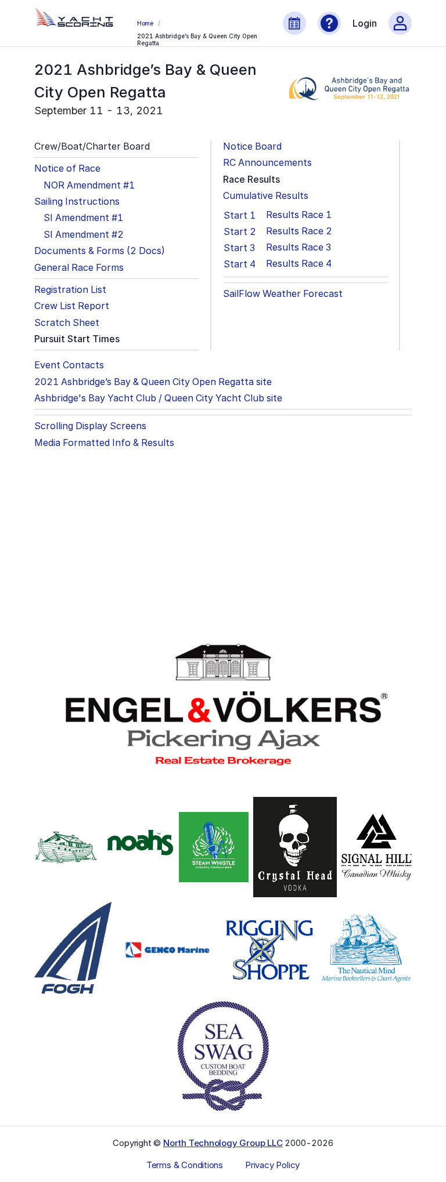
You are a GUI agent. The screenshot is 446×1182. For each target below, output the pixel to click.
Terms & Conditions (184, 1165)
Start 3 (239, 247)
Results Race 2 (299, 231)
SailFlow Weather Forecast (283, 293)
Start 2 (240, 231)
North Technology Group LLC (223, 1142)
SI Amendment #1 (83, 217)
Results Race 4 (299, 263)
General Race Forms (79, 267)
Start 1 (240, 215)
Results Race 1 (299, 214)
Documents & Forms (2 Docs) (99, 250)
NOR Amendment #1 (89, 185)
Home (145, 23)
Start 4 (240, 264)
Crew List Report (71, 305)
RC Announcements (267, 162)
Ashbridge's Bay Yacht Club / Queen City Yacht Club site (158, 398)
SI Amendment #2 (84, 234)
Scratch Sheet (66, 322)
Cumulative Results (265, 195)
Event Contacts (69, 365)
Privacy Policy (272, 1165)
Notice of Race (67, 168)
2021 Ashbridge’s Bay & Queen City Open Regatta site (153, 381)
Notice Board (252, 146)
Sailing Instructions (77, 201)
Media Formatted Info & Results (104, 442)
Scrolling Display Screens (90, 426)
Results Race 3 (298, 247)
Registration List (70, 289)
